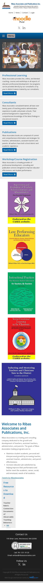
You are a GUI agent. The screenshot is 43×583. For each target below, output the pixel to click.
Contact (25, 12)
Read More (8, 93)
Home (10, 12)
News (17, 12)
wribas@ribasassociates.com (23, 555)
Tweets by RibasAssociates (13, 478)
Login (32, 12)
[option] (21, 55)
